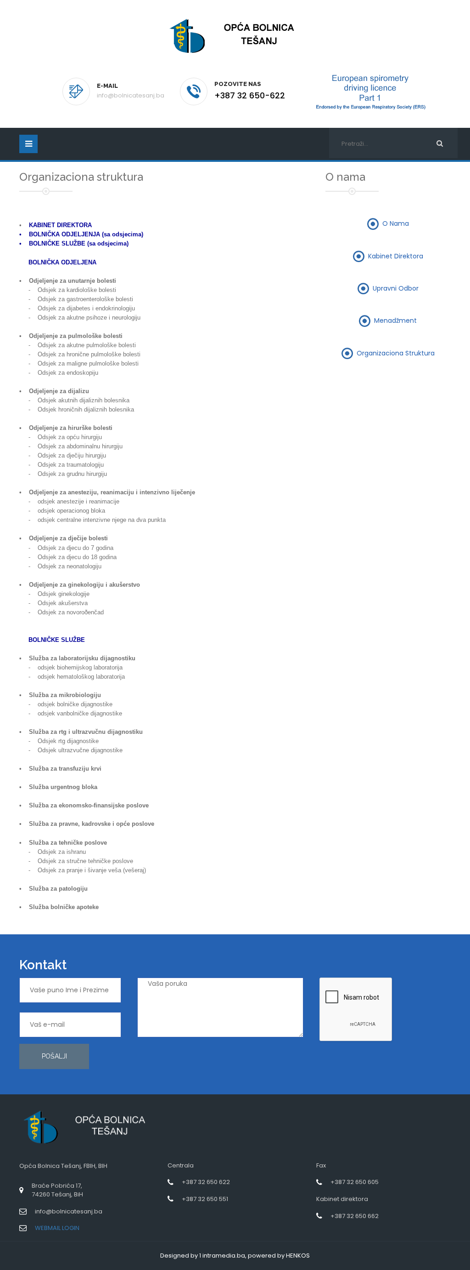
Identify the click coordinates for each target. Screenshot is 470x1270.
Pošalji (54, 1056)
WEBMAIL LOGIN (57, 1228)
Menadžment (395, 320)
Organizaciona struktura (396, 352)
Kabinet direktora (395, 255)
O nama (395, 223)
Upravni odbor (396, 288)
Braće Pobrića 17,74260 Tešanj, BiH (57, 1190)
